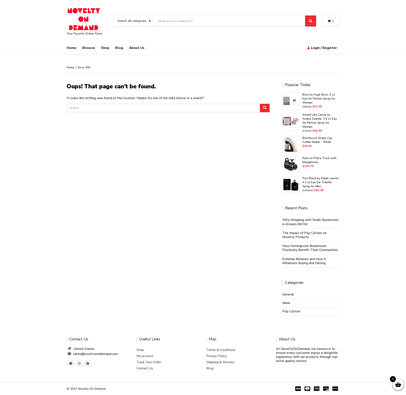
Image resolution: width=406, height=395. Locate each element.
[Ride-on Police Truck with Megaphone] (290, 164)
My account (144, 356)
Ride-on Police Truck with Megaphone (319, 160)
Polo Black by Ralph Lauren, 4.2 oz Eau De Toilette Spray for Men (320, 182)
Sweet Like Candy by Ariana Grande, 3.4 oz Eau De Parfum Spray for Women (319, 121)
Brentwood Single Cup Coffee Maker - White (317, 140)
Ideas (286, 303)
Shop (105, 48)
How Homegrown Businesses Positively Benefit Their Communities (310, 248)
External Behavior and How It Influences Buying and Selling (304, 261)
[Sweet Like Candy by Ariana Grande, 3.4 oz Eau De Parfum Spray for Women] (290, 121)
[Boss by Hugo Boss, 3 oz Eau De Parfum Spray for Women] (290, 101)
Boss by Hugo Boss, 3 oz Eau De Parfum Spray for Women (318, 99)
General (288, 294)
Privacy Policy (216, 356)
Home (71, 48)
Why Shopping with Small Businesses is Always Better (310, 222)
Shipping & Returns (220, 362)
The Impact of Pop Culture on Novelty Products (304, 235)
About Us (136, 48)
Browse (88, 48)
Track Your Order (148, 362)
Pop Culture (291, 311)
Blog (119, 48)
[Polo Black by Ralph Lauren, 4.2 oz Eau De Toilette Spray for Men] (290, 184)
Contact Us (144, 368)
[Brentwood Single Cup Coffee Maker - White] (290, 144)
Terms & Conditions (220, 350)
